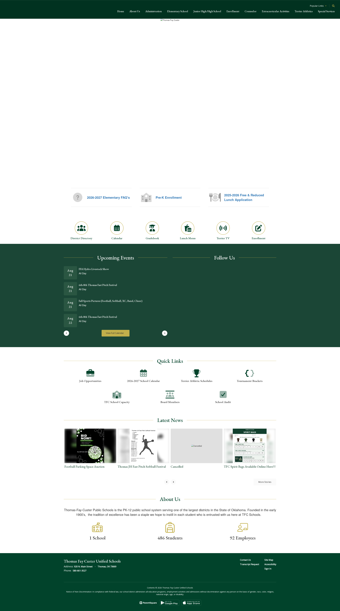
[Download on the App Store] (191, 603)
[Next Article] (173, 482)
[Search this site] (333, 6)
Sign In (267, 568)
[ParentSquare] (148, 603)
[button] (318, 5)
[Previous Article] (166, 482)
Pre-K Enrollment (169, 197)
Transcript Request (249, 564)
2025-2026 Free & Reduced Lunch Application (244, 197)
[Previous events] (66, 333)
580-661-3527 (79, 570)
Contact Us (245, 559)
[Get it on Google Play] (169, 603)
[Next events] (164, 333)
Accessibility (270, 564)
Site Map (268, 559)
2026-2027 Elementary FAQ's (108, 197)
